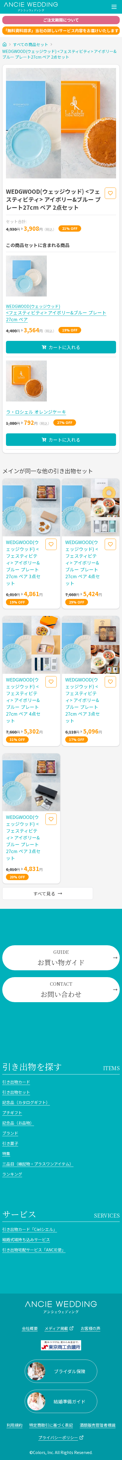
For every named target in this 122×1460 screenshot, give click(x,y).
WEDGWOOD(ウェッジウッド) (33, 306)
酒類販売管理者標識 (97, 1425)
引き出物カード (16, 1082)
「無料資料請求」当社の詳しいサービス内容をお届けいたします (61, 30)
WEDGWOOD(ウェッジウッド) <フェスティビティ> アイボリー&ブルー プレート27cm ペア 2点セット (59, 54)
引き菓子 (10, 1143)
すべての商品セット (30, 44)
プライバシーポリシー (58, 1437)
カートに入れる (64, 347)
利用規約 (14, 1425)
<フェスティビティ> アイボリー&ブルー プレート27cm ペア (56, 316)
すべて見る (44, 893)
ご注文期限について (61, 20)
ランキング (12, 1174)
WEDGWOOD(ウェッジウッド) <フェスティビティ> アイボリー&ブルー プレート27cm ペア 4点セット (82, 562)
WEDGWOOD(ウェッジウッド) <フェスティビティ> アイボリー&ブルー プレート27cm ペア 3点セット (23, 562)
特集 (6, 1153)
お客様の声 (90, 1328)
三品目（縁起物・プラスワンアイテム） (37, 1164)
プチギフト (12, 1112)
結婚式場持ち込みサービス (26, 1239)
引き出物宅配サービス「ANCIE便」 (34, 1250)
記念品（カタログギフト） (26, 1102)
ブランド (10, 1133)
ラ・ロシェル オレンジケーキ (36, 411)
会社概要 (30, 1328)
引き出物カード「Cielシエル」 (29, 1229)
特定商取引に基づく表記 (51, 1425)
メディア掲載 (56, 1328)
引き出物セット (16, 1092)
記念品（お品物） (18, 1123)
